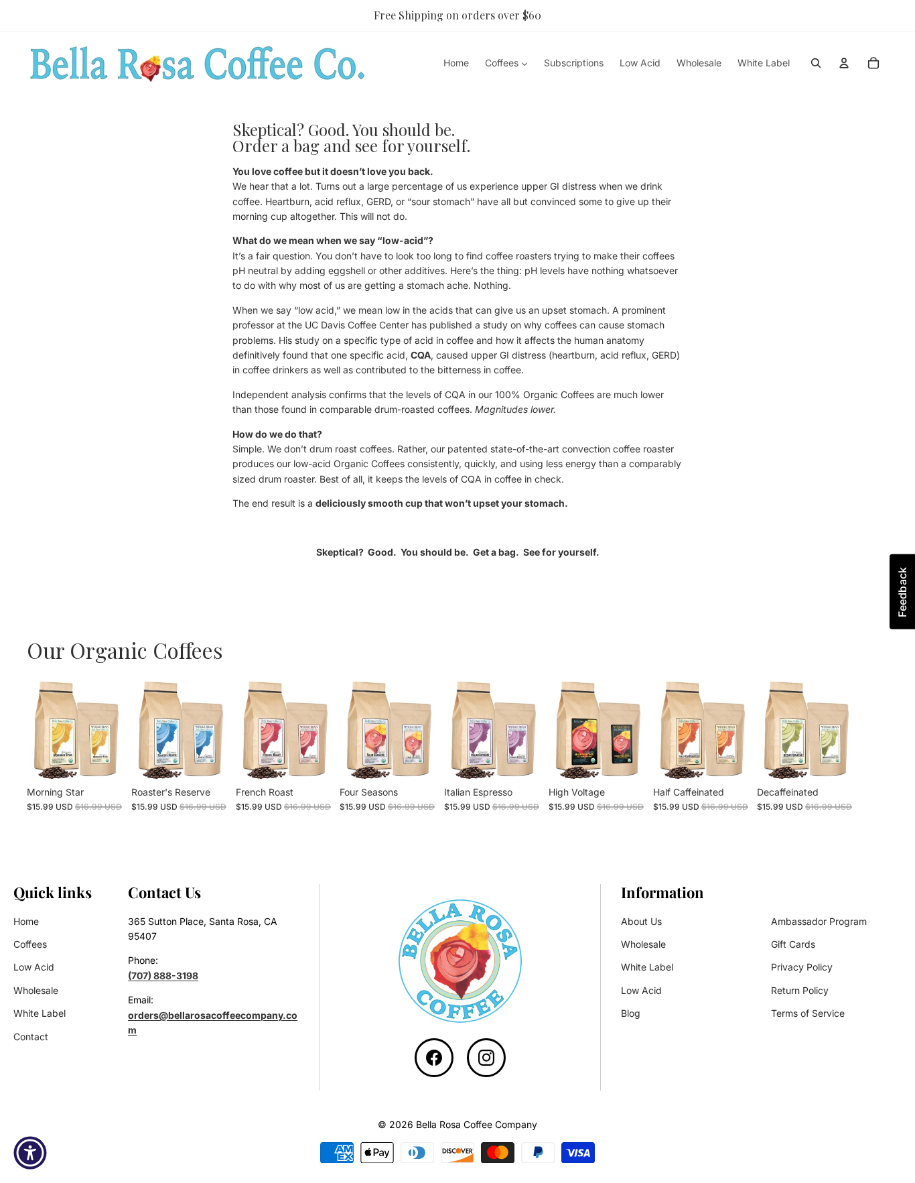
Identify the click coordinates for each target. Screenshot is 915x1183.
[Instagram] (486, 1057)
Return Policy (800, 990)
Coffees (30, 944)
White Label (39, 1013)
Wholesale (35, 990)
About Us (641, 921)
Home (26, 921)
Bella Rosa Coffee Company (476, 1124)
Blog (630, 1013)
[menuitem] (456, 62)
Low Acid (33, 967)
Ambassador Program (819, 921)
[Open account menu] (844, 63)
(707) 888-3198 (163, 975)
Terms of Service (808, 1013)
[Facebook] (434, 1057)
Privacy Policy (802, 967)
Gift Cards (793, 944)
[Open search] (816, 63)
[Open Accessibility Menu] (30, 1153)
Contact (30, 1036)
